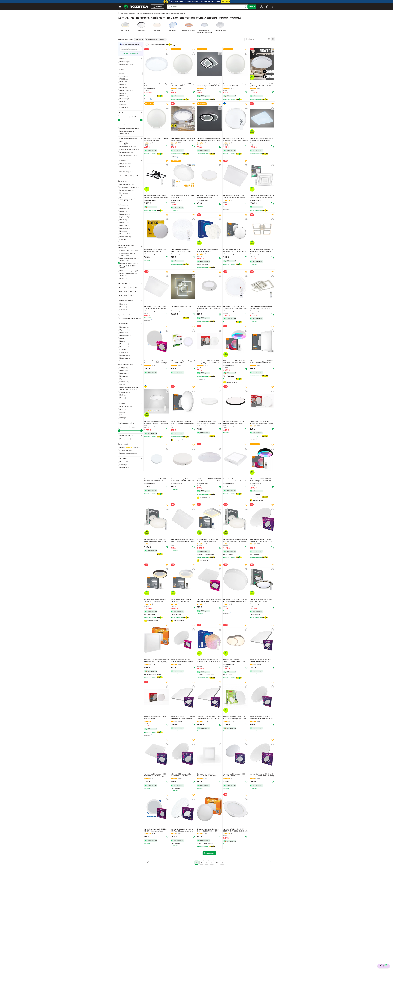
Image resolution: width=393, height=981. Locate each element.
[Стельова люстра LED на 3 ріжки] (183, 286)
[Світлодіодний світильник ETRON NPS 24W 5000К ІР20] (156, 697)
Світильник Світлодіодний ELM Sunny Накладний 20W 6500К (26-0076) (261, 718)
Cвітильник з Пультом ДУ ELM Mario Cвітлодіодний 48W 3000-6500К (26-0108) (209, 718)
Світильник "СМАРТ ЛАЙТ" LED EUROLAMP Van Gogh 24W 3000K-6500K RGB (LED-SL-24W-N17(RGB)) (235, 718)
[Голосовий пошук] (245, 7)
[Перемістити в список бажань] (167, 49)
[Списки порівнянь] (267, 7)
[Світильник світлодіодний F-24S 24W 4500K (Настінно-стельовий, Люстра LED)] (235, 176)
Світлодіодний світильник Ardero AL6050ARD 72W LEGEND (261, 600)
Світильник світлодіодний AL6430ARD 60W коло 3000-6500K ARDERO (235, 661)
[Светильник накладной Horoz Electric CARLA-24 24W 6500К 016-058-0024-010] (183, 459)
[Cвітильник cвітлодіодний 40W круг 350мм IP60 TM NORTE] (235, 64)
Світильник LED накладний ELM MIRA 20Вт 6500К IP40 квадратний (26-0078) (156, 775)
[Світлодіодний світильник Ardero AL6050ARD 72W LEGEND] (262, 579)
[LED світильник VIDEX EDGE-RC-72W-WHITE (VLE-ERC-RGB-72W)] (235, 341)
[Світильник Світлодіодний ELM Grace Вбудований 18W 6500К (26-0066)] (156, 341)
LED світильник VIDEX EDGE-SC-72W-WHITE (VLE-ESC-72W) (208, 540)
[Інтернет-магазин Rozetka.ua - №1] (136, 7)
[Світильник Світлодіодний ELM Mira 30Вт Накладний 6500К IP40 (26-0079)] (209, 579)
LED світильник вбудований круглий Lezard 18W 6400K (183, 362)
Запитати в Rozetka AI (131, 53)
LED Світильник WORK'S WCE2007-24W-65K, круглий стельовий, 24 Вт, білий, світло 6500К (209, 480)
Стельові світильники (178, 13)
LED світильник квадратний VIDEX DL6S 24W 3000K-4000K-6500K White (261, 362)
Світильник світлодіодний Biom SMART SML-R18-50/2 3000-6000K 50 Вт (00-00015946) (235, 139)
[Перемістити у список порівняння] (167, 53)
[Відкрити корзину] (273, 7)
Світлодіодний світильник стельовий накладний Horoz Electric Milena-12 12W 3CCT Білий (209, 308)
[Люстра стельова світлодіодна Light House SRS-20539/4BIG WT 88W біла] (262, 229)
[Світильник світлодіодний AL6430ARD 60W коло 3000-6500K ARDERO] (235, 640)
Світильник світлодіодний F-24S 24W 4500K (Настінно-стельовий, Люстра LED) (234, 197)
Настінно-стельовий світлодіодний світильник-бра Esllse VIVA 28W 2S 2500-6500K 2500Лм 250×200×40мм (208, 85)
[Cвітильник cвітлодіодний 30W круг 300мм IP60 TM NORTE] (156, 118)
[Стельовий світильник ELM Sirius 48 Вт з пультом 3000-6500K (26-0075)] (262, 754)
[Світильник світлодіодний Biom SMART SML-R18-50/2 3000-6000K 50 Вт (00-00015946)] (235, 118)
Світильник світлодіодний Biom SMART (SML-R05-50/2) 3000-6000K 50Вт (181, 251)
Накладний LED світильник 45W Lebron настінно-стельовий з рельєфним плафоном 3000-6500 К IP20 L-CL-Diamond (156, 251)
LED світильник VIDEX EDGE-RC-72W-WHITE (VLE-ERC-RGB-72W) (234, 362)
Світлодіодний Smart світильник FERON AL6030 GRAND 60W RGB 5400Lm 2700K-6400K (208, 661)
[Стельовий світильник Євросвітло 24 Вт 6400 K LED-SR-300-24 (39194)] (209, 809)
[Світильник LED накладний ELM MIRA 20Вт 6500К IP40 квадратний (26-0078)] (156, 754)
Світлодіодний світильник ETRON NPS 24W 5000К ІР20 (155, 717)
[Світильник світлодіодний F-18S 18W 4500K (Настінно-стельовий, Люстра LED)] (183, 519)
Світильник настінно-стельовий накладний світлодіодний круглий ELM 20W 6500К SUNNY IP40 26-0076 (182, 661)
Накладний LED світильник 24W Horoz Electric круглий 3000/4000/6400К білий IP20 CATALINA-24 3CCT (207, 197)
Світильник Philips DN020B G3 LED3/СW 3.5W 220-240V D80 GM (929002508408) (235, 830)
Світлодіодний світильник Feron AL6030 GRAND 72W (207, 250)
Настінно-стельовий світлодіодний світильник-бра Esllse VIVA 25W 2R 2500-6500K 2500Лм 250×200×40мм (208, 139)
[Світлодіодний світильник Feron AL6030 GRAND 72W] (209, 229)
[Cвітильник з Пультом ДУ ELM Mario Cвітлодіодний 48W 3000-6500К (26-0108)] (209, 697)
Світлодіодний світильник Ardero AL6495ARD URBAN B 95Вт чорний (156, 196)
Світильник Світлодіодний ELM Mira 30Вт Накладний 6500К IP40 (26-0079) (209, 601)
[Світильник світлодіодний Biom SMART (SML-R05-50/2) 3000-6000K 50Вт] (183, 229)
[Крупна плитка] (269, 39)
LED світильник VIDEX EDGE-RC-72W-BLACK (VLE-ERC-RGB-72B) (260, 480)
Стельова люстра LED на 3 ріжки (182, 306)
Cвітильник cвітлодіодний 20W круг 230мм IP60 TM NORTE (183, 85)
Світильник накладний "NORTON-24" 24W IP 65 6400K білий (155, 480)
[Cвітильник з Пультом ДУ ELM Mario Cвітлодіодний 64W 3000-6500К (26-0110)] (183, 697)
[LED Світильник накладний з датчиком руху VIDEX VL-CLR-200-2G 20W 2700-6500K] (235, 229)
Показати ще (122, 107)
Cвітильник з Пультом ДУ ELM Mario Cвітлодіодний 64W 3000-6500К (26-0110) (183, 718)
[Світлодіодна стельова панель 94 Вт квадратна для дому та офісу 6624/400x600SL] (262, 118)
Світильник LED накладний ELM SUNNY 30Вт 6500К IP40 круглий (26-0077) (182, 775)
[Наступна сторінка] (271, 862)
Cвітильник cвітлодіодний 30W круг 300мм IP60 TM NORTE (156, 139)
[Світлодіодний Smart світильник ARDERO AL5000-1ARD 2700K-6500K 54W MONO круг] (156, 519)
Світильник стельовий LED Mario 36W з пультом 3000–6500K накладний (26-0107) (260, 661)
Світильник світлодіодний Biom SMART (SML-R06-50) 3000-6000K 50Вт (235, 308)
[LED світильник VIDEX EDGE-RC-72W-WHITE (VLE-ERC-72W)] (183, 579)
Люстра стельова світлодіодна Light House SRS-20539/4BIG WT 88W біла (261, 251)
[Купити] (167, 92)
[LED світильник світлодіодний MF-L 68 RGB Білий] (183, 176)
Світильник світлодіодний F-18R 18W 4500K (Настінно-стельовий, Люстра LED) (235, 601)
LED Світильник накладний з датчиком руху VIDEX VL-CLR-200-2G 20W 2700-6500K (235, 251)
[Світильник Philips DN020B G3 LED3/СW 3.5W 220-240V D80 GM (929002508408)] (235, 809)
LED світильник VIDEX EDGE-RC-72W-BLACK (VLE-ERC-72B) (155, 600)
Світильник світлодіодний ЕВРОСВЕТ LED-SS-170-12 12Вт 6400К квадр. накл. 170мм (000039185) (207, 775)
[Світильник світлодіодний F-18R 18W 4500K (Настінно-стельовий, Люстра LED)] (235, 579)
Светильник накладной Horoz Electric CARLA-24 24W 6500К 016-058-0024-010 (182, 480)
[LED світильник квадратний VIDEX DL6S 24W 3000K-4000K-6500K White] (262, 341)
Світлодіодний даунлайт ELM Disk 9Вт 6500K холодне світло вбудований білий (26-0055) (155, 830)
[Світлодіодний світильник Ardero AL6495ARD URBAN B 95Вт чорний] (156, 176)
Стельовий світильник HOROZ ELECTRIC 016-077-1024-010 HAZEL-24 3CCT (209, 422)
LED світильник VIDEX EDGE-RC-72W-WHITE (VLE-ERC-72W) (181, 600)
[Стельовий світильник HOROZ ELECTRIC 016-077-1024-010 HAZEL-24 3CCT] (209, 401)
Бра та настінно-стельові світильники (157, 13)
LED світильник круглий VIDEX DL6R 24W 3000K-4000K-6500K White (182, 422)
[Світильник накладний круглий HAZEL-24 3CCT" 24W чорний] (235, 401)
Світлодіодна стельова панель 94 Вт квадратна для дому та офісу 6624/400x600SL (261, 139)
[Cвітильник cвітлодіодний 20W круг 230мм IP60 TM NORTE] (183, 64)
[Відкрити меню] (120, 7)
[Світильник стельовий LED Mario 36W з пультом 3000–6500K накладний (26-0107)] (262, 640)
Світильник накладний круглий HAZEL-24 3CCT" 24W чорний (233, 422)
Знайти (252, 6)
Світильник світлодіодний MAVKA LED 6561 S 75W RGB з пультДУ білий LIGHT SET (261, 308)
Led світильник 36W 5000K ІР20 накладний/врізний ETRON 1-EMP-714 (208, 362)
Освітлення (140, 13)
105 (222, 862)
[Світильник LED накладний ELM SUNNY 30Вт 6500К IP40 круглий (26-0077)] (183, 754)
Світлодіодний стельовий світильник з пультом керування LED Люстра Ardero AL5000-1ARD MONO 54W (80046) (235, 540)
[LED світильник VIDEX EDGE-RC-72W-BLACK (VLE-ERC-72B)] (156, 579)
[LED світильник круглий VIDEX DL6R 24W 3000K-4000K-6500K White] (183, 401)
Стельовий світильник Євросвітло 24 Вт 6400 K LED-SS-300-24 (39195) (156, 660)
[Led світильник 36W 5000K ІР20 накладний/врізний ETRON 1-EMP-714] (209, 341)
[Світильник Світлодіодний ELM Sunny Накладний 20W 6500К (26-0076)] (262, 697)
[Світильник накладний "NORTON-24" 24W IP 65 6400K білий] (156, 459)
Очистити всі (139, 39)
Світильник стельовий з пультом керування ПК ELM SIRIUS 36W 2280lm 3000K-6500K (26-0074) (260, 540)
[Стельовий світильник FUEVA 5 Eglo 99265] (156, 64)
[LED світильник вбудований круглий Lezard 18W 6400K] (183, 341)
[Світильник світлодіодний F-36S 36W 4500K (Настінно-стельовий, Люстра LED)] (156, 286)
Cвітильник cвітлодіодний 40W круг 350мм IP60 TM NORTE (235, 85)
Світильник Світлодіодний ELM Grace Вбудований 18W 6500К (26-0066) (156, 362)
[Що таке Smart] (174, 45)
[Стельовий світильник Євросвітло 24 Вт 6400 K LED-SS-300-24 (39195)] (156, 640)
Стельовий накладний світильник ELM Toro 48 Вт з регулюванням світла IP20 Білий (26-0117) (182, 830)
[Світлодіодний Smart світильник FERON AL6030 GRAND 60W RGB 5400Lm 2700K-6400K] (209, 640)
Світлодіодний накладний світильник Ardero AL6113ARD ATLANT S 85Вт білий (262, 197)
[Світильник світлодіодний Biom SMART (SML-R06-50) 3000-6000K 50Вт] (235, 286)
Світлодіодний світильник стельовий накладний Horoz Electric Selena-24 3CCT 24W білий (235, 480)
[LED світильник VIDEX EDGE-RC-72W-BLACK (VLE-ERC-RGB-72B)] (262, 459)
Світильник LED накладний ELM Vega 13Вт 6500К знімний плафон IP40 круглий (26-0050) (234, 775)
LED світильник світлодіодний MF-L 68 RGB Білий (182, 196)
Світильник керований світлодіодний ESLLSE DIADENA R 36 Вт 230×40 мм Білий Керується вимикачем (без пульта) (183, 139)
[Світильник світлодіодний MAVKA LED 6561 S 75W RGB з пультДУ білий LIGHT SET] (262, 286)
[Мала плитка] (273, 39)
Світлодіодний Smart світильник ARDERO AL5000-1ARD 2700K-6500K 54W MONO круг (155, 540)
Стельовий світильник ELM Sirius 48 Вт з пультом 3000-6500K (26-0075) (262, 775)
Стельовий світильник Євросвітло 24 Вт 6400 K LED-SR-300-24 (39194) (209, 830)
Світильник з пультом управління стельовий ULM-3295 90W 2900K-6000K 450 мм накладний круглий (156, 422)
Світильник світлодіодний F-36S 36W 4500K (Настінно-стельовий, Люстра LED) (155, 308)
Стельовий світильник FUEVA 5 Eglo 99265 (156, 85)
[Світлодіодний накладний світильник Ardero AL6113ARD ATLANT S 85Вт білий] (262, 176)
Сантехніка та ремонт (128, 13)
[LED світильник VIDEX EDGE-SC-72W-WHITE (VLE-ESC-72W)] (209, 519)
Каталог (159, 6)
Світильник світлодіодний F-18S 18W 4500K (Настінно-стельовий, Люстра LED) (183, 540)
